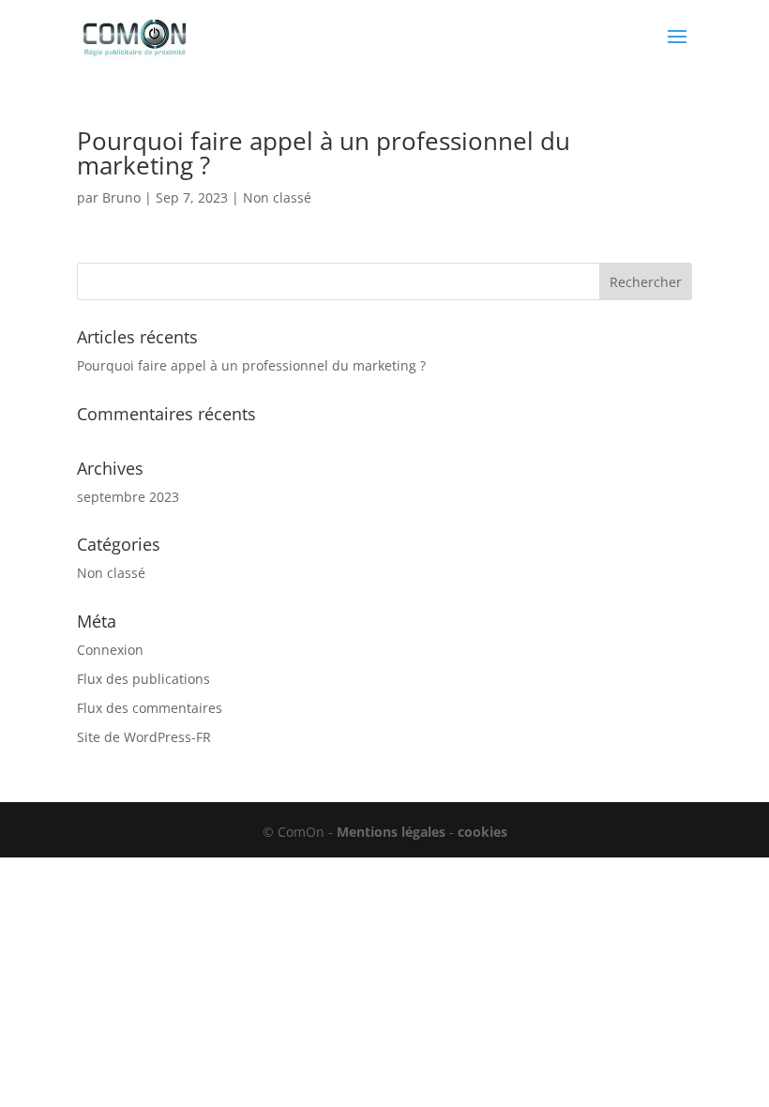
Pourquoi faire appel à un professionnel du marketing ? (323, 153)
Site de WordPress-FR (144, 737)
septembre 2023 (128, 497)
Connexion (110, 650)
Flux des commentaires (149, 708)
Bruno (121, 197)
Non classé (277, 197)
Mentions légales (391, 832)
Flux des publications (143, 679)
